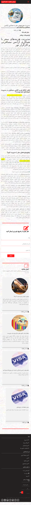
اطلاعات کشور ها (24, 448)
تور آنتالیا (26, 461)
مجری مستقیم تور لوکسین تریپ (14, 95)
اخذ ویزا (26, 440)
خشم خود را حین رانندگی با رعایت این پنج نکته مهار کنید (16, 370)
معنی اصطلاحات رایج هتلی (23, 407)
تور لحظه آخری (24, 455)
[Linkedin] (7, 500)
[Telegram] (2, 500)
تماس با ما (25, 471)
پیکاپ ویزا (25, 443)
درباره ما (26, 473)
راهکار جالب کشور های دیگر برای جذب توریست (18, 333)
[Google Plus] (18, 500)
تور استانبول (25, 464)
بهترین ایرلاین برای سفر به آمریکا (21, 296)
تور (27, 458)
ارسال (11, 256)
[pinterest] (15, 500)
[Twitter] (12, 500)
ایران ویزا (15, 498)
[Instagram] (4, 500)
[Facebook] (10, 500)
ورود (27, 476)
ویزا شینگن (25, 446)
